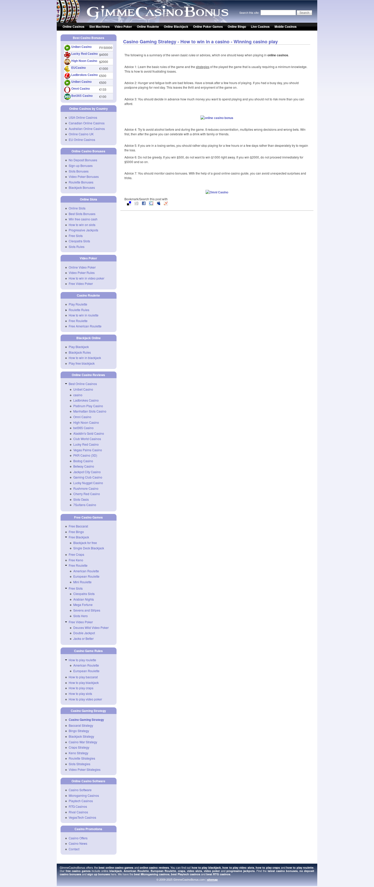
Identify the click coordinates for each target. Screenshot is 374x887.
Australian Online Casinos (87, 128)
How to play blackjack (84, 682)
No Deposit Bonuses (83, 160)
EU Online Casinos (82, 139)
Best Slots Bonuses (82, 213)
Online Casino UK (81, 134)
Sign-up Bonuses (81, 165)
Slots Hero (80, 616)
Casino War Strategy (83, 742)
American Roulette (86, 571)
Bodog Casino (83, 461)
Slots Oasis (81, 499)
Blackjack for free (85, 542)
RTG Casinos (78, 806)
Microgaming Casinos (84, 795)
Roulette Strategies (82, 758)
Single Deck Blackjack (88, 548)
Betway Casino (83, 466)
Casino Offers (78, 838)
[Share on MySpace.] (158, 204)
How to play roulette (82, 660)
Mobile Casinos (286, 26)
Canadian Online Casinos (87, 123)
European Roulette (86, 576)
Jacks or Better (83, 638)
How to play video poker (85, 699)
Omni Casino (80, 88)
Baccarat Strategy (81, 725)
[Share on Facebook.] (144, 204)
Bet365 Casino (82, 95)
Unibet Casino (81, 46)
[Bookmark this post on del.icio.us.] (129, 204)
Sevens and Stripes (86, 610)
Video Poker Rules (82, 272)
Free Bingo (76, 531)
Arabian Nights (83, 599)
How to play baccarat (83, 677)
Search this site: (249, 12)
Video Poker (123, 26)
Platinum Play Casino (88, 406)
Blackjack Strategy (81, 736)
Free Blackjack (79, 537)
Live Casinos (260, 26)
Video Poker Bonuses (84, 176)
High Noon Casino (84, 60)
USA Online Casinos (83, 117)
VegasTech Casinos (82, 817)
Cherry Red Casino (86, 494)
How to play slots (80, 693)
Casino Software (80, 790)
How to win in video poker (86, 278)
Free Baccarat (78, 526)
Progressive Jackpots (83, 230)
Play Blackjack (79, 347)
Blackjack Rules (80, 352)
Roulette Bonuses (81, 182)
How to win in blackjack (85, 357)
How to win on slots (82, 224)
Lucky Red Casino (84, 53)
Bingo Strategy (79, 731)
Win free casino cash (83, 219)
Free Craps (76, 554)
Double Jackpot (84, 633)
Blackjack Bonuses (82, 187)
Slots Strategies (79, 764)
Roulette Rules (79, 310)
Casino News (78, 843)
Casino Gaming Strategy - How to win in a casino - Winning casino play (200, 41)
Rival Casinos (78, 812)
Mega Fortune (83, 604)
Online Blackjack (176, 26)
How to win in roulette (83, 315)
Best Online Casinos (83, 383)
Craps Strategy (79, 747)
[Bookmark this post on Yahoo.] (166, 204)
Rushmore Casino (85, 488)
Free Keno (76, 560)
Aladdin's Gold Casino (88, 433)
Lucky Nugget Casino (88, 483)
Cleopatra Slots (79, 241)
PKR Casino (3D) (85, 455)
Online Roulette (148, 26)
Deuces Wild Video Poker (91, 627)
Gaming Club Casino (87, 477)
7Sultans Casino (84, 504)
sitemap (212, 879)
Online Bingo (237, 26)
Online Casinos (73, 26)
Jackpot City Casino (87, 472)
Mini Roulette (82, 582)
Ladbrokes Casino (84, 74)
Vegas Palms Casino (87, 450)
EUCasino (78, 67)
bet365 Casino (83, 428)
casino (77, 395)
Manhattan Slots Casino (89, 411)
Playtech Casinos (81, 801)
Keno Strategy (78, 753)
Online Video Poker (82, 267)
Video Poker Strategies (84, 769)
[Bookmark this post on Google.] (151, 204)
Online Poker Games (208, 26)
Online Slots (77, 208)
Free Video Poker (81, 283)
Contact (74, 849)
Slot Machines (99, 26)
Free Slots (76, 235)
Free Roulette (78, 321)
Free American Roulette (85, 326)
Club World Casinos (87, 438)
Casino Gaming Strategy (86, 719)
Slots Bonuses (79, 171)
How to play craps (81, 688)
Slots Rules (76, 246)
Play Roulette (78, 304)
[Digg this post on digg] (136, 204)
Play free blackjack (82, 363)
